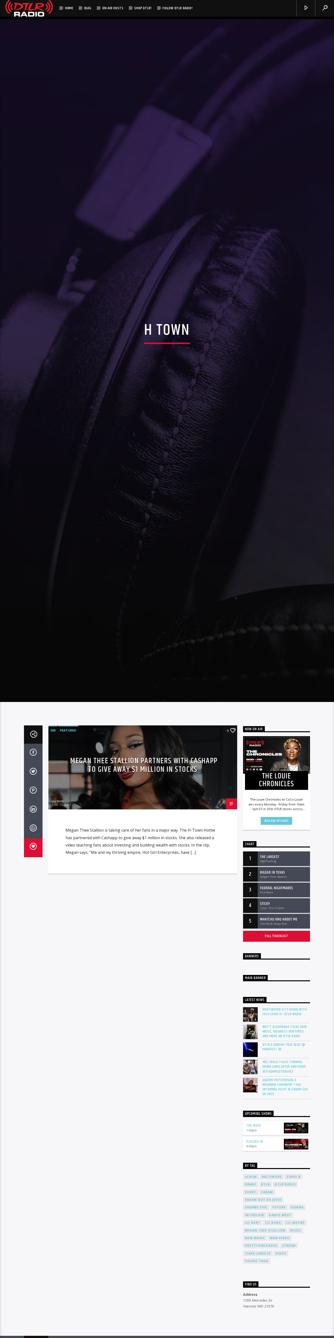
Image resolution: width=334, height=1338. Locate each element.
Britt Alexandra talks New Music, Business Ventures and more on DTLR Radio (285, 1077)
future (279, 1253)
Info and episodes (276, 866)
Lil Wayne (295, 1268)
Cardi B (293, 1222)
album (251, 1222)
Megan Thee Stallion (265, 1276)
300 (53, 776)
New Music (255, 1283)
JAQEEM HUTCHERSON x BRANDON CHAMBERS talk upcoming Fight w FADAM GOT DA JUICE (286, 1132)
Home (69, 8)
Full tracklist (276, 981)
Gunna (297, 1253)
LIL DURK (273, 1268)
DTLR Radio (285, 1230)
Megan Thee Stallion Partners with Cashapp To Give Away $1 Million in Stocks (144, 810)
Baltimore (272, 1222)
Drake (250, 1230)
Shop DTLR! (143, 8)
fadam (267, 1237)
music (295, 1276)
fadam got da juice (263, 1245)
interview (254, 1260)
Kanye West (280, 1260)
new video (279, 1283)
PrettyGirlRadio (261, 1291)
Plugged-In (254, 1187)
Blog (87, 8)
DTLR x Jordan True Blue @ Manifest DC (284, 1092)
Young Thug (256, 1306)
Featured (68, 776)
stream (289, 1291)
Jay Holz (58, 846)
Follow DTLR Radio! (177, 8)
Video (281, 1299)
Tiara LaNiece (258, 1299)
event (250, 1237)
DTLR (265, 1230)
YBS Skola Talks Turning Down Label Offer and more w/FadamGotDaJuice (284, 1112)
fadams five (256, 1253)
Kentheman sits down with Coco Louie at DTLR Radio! (285, 1057)
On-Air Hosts (112, 8)
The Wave (253, 1171)
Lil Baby (252, 1268)
